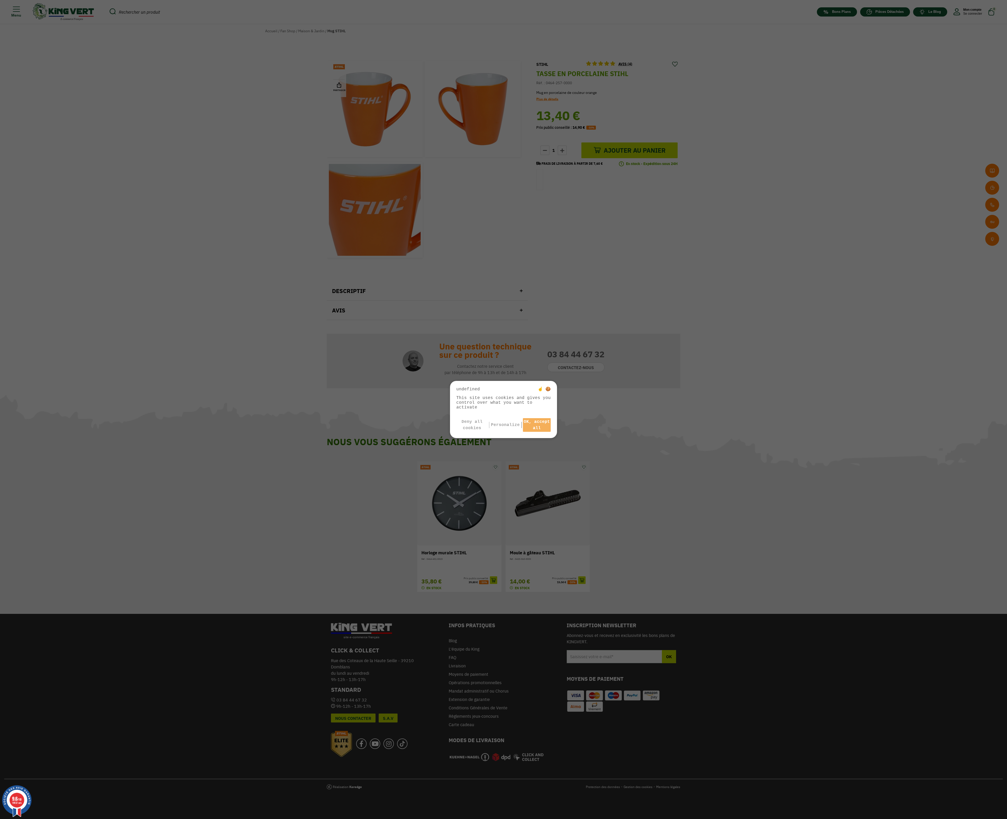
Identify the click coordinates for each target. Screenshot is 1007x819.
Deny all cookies (472, 424)
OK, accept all (537, 424)
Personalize (505, 425)
